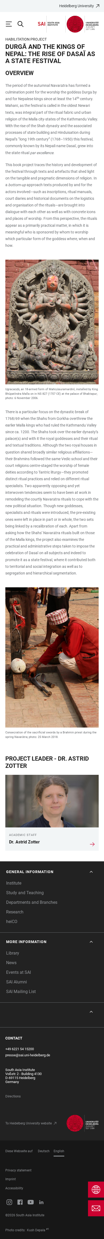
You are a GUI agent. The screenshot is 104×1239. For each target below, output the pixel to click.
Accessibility (14, 1188)
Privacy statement (18, 1170)
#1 (47, 1229)
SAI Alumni (16, 981)
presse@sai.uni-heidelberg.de (27, 1055)
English (59, 1151)
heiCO (11, 921)
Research (14, 911)
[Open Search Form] (23, 24)
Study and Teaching (25, 892)
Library (12, 953)
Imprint (10, 1179)
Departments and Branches (31, 902)
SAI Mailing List (21, 991)
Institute (13, 883)
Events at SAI (18, 972)
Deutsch (44, 1151)
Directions (13, 1096)
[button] (50, 872)
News (11, 962)
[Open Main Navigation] (11, 24)
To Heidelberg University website (28, 1123)
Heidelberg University (76, 6)
